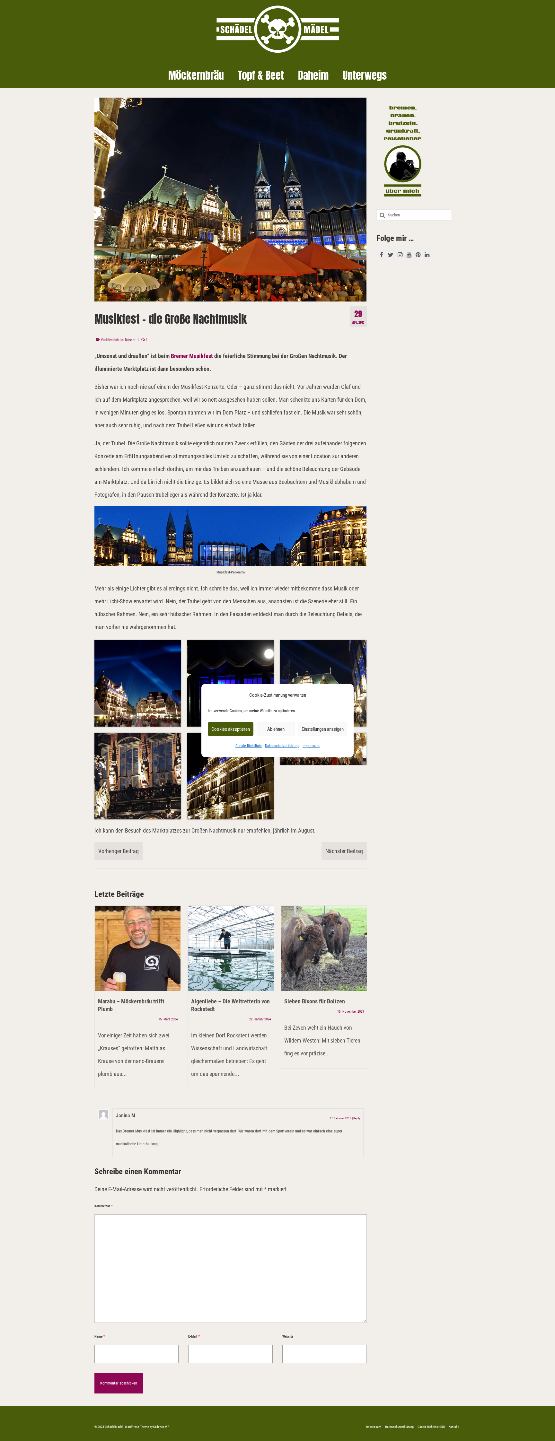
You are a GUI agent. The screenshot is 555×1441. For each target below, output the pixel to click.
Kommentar (103, 1206)
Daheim (130, 340)
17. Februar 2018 (340, 1118)
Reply (356, 1118)
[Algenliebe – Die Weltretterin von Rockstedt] (231, 948)
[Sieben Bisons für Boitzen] (324, 948)
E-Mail (194, 1336)
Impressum (311, 746)
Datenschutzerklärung (282, 746)
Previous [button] (100, 1001)
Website (287, 1336)
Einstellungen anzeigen (323, 729)
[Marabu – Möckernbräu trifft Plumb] (138, 948)
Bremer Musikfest (192, 356)
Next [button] (361, 1001)
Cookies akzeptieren (230, 729)
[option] (137, 1000)
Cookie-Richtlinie (248, 746)
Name (99, 1336)
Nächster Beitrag (344, 851)
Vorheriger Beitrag (118, 851)
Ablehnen (276, 729)
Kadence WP (161, 1426)
